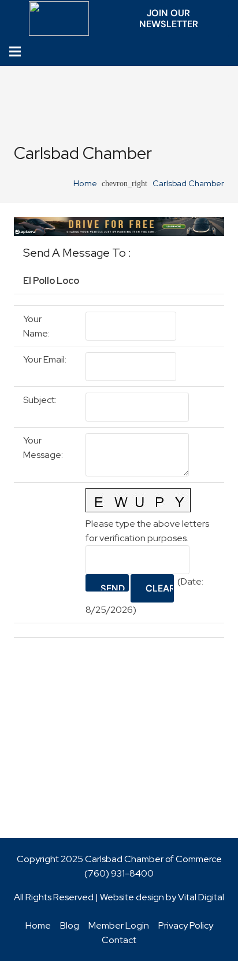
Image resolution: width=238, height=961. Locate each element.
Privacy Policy (185, 925)
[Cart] (226, 52)
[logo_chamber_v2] (59, 18)
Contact (119, 940)
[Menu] (15, 51)
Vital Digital (201, 897)
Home (38, 925)
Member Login (118, 925)
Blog (69, 925)
